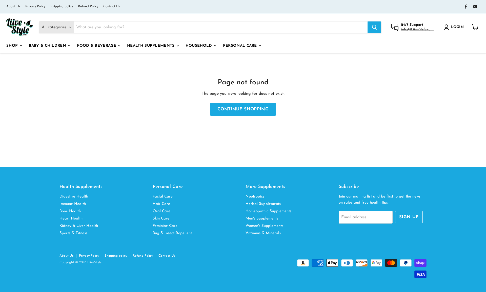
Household (199, 46)
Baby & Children (48, 46)
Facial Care (163, 197)
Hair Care (161, 204)
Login (457, 27)
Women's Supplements (264, 226)
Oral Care (161, 211)
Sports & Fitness (73, 233)
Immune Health (72, 204)
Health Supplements (151, 46)
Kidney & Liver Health (78, 226)
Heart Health (71, 219)
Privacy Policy (35, 6)
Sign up (408, 217)
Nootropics (255, 197)
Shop (12, 46)
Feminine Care (165, 226)
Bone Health (70, 211)
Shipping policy (61, 6)
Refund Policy (88, 6)
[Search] (374, 27)
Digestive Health (73, 197)
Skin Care (161, 219)
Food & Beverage (97, 46)
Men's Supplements (262, 219)
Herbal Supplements (263, 204)
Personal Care (240, 46)
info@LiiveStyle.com (417, 29)
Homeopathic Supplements (268, 211)
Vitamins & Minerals (263, 233)
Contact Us (111, 6)
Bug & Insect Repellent (172, 233)
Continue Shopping (243, 109)
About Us (13, 6)
